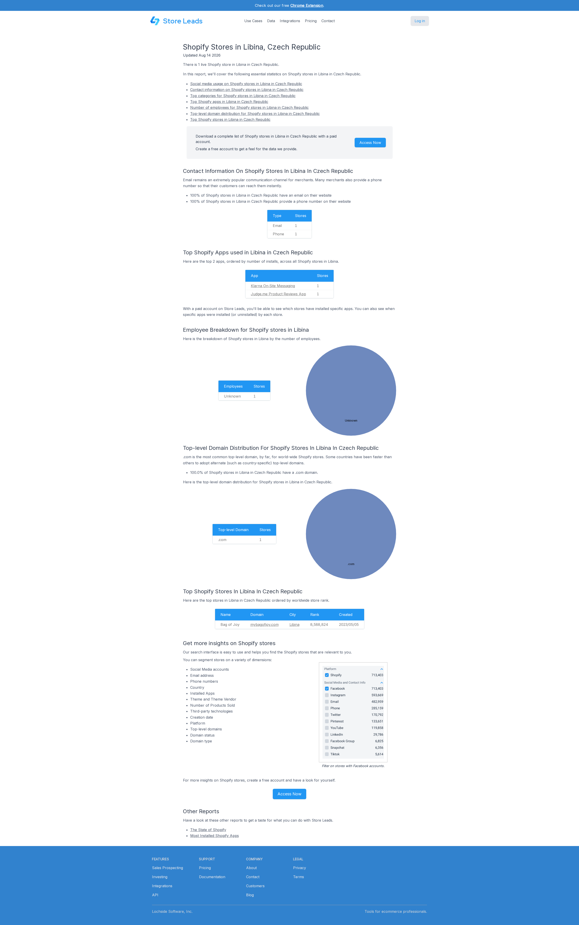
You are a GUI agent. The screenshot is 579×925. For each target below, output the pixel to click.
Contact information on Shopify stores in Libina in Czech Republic (247, 89)
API (155, 895)
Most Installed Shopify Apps (214, 835)
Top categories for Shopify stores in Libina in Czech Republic (243, 95)
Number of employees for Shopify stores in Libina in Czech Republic (249, 107)
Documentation (212, 877)
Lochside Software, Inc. (172, 911)
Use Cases (253, 21)
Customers (255, 886)
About (251, 867)
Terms (298, 877)
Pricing (311, 21)
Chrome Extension (306, 5)
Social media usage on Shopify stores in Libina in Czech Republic (246, 83)
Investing (159, 877)
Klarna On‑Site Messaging (273, 286)
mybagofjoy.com (264, 624)
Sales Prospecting (167, 867)
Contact (328, 21)
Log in (420, 21)
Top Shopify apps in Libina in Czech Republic (229, 101)
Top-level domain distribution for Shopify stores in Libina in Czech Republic (255, 113)
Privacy (299, 867)
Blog (250, 895)
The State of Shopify (208, 829)
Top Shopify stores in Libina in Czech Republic (230, 119)
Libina (294, 624)
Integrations (290, 21)
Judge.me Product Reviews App (278, 294)
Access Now (370, 142)
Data (271, 21)
